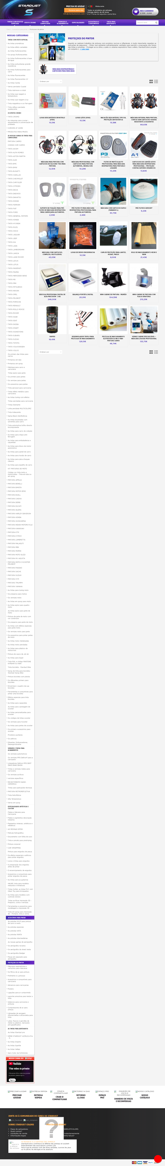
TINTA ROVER (13, 313)
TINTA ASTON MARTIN (16, 156)
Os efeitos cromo (14, 113)
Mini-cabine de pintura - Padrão (113, 294)
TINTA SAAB (13, 317)
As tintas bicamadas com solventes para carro (17, 421)
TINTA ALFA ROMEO (16, 152)
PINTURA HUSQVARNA (17, 521)
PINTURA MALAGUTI (16, 543)
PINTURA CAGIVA (15, 499)
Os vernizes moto (14, 598)
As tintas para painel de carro (19, 452)
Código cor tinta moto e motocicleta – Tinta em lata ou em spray (19, 474)
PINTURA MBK (13, 547)
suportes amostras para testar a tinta (20, 997)
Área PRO (52, 1131)
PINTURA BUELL (14, 495)
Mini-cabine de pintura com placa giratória (144, 295)
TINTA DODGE (13, 201)
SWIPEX (52, 336)
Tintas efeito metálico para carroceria (18, 393)
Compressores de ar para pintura (17, 1009)
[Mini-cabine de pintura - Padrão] (113, 277)
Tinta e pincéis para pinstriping (20, 840)
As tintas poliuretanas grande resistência (19, 65)
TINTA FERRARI (14, 205)
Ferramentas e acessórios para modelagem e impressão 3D (20, 907)
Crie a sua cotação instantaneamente (63, 1133)
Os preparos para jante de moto (20, 622)
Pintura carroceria (45, 22)
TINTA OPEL (12, 294)
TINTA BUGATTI (14, 171)
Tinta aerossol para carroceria (19, 388)
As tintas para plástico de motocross (18, 649)
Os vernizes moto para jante (19, 632)
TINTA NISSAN (13, 291)
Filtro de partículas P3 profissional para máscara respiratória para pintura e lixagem (113, 165)
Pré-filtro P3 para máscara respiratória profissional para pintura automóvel (83, 210)
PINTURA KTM (13, 532)
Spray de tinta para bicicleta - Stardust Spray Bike (19, 672)
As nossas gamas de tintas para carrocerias (20, 137)
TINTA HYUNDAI (14, 223)
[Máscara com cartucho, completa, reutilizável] (52, 235)
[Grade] (151, 81)
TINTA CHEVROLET (15, 179)
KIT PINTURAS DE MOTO (17, 469)
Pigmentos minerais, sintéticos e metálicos (20, 824)
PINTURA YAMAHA (15, 586)
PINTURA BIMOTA (15, 487)
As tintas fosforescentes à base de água (20, 59)
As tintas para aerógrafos (18, 1029)
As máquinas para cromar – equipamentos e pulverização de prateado (20, 122)
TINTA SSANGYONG (15, 332)
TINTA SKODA (13, 324)
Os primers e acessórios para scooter (19, 730)
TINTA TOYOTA (13, 343)
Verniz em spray (14, 803)
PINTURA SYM (13, 579)
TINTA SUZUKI (13, 339)
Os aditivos (12, 739)
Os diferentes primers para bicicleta (18, 681)
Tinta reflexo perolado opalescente (16, 108)
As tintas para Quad (15, 658)
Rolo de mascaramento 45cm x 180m (144, 253)
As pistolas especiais (16, 927)
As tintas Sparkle (14, 1046)
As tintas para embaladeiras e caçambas (19, 441)
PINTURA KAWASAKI (16, 528)
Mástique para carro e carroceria (16, 368)
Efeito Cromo (30, 23)
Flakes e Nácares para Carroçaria (16, 813)
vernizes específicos (15, 778)
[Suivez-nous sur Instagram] (31, 1120)
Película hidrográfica (15, 833)
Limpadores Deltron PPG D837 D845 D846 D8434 (19, 764)
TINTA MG (11, 279)
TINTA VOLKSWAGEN (16, 347)
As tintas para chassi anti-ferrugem (18, 436)
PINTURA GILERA (14, 510)
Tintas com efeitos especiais (15, 22)
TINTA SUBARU (14, 335)
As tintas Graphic (14, 1042)
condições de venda (18, 1133)
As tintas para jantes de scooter (20, 726)
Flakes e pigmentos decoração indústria (20, 819)
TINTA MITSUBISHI (15, 287)
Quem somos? (16, 1131)
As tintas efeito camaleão (17, 47)
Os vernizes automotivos (17, 754)
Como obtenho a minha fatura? (61, 1136)
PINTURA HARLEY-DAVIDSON (19, 514)
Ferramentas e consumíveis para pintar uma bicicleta (20, 693)
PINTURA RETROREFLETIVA (19, 791)
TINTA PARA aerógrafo (111, 22)
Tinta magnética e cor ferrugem (20, 103)
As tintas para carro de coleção (20, 431)
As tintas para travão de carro (19, 455)
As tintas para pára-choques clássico (19, 460)
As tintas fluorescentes (16, 75)
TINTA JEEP (12, 238)
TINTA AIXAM (13, 149)
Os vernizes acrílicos (16, 775)
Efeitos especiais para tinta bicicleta (18, 698)
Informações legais (18, 1136)
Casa (8, 29)
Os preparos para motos (17, 594)
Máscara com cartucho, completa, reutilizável (52, 253)
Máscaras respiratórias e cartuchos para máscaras (17, 967)
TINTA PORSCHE (14, 302)
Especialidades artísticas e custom (18, 807)
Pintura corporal (14, 844)
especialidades (78, 23)
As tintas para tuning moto (18, 590)
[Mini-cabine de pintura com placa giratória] (143, 277)
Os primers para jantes (16, 377)
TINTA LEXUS (13, 261)
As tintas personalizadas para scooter (19, 713)
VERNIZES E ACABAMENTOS (62, 22)
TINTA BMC (12, 164)
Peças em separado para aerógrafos (17, 958)
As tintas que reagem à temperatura (17, 95)
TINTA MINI (12, 283)
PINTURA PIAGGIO (15, 568)
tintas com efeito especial (18, 40)
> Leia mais (84, 49)
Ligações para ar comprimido (19, 993)
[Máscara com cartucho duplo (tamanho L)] (113, 191)
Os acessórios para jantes (18, 384)
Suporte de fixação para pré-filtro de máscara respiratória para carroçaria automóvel (52, 210)
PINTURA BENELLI (15, 484)
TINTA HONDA (13, 220)
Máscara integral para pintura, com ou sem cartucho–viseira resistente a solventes (143, 120)
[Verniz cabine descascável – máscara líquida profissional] (143, 319)
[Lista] (156, 81)
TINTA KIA (12, 242)
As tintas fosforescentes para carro (19, 71)
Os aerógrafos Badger (16, 953)
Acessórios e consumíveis (93, 22)
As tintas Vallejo (14, 1049)
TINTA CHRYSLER (15, 182)
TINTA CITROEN (14, 186)
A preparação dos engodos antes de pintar (18, 866)
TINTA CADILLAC (14, 175)
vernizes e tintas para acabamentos (16, 749)
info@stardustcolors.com (74, 14)
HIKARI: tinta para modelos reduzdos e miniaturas (18, 884)
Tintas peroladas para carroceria (20, 401)
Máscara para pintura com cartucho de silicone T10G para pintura (52, 164)
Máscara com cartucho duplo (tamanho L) (113, 209)
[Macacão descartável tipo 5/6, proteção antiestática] (113, 100)
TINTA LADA (12, 246)
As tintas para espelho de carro (20, 465)
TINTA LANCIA (13, 253)
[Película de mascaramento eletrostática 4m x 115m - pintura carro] (113, 319)
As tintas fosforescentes (17, 51)
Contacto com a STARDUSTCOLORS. (63, 1129)
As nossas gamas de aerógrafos (20, 942)
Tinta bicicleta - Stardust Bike (19, 667)
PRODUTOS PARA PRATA (18, 132)
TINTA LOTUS (13, 265)
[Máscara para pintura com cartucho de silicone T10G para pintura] (52, 145)
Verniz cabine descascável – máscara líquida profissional (144, 337)
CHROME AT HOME (15, 128)
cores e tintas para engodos (19, 861)
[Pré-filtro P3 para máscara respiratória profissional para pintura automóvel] (82, 191)
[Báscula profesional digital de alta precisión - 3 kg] (52, 277)
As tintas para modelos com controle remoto (19, 896)
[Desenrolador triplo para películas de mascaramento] (82, 319)
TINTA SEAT (12, 321)
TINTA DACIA (13, 190)
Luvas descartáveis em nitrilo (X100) (52, 119)
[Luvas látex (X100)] (82, 100)
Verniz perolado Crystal (17, 87)
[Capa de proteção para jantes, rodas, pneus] (113, 235)
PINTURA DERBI (14, 502)
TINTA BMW (12, 167)
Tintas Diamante (14, 405)
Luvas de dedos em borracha (83, 252)
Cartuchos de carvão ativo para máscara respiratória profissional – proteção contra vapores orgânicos (144, 165)
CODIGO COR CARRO (16, 145)
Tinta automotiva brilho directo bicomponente (20, 426)
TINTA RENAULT (14, 306)
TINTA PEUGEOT (14, 298)
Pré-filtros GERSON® (143, 208)
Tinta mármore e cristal (17, 90)
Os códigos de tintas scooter (19, 718)
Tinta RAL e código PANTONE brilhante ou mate (19, 662)
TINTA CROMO (13, 117)
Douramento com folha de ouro (20, 837)
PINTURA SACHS (14, 572)
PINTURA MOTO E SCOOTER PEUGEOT (19, 563)
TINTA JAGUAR (14, 235)
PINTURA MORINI (14, 551)
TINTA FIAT (12, 209)
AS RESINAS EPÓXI (15, 829)
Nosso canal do (16, 1058)
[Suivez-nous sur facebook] (16, 1120)
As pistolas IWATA (15, 935)
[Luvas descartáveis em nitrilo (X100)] (52, 100)
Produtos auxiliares (15, 735)
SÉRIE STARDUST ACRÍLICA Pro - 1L (20, 1037)
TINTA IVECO (13, 231)
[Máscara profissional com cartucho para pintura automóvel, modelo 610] (82, 145)
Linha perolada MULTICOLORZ (19, 408)
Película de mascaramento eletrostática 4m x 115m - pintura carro (113, 338)
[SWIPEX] (52, 319)
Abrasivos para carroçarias (18, 985)
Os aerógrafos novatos (17, 946)
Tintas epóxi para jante (17, 373)
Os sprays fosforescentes (17, 55)
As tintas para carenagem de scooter (19, 708)
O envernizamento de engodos (20, 870)
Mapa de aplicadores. (19, 1129)
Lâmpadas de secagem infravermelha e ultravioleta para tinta (20, 1015)
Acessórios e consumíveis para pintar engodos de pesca (19, 875)
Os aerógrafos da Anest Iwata (19, 949)
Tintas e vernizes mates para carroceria (19, 770)
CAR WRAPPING (14, 848)
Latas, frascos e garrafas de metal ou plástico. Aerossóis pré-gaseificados (19, 1023)
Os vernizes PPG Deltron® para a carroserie (20, 759)
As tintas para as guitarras (18, 880)
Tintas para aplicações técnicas (20, 788)
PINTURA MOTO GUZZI (16, 555)
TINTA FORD (13, 212)
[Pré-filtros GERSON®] (143, 191)
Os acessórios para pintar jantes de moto (20, 636)
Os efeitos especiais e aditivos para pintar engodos (19, 856)
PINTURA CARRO (14, 141)
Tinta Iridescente (14, 412)
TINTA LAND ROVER (16, 257)
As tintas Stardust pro (16, 1032)
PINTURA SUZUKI (14, 575)
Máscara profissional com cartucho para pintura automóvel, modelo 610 (83, 164)
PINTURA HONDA (14, 517)
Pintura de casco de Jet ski (18, 654)
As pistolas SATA (14, 931)
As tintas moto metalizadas (18, 641)
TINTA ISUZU (13, 227)
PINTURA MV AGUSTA (16, 558)
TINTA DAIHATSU (14, 197)
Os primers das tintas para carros (18, 355)
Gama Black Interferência (17, 416)
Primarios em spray (15, 364)
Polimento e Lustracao (16, 976)
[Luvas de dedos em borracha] (82, 235)
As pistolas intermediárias (18, 938)
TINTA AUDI (12, 160)
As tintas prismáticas (16, 43)
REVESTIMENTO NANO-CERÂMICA (17, 783)
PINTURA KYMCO (15, 536)
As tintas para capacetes (17, 703)
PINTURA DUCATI (14, 506)
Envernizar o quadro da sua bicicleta (18, 687)
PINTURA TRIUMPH (15, 583)
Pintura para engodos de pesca (20, 852)
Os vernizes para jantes (17, 380)
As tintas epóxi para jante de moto (19, 612)
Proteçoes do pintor (16, 963)
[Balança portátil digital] (82, 277)
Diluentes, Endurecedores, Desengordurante (18, 743)
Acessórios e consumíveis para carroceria (19, 980)
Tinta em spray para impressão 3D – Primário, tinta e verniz (20, 913)
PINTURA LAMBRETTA (16, 540)
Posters (11, 989)
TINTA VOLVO (13, 350)
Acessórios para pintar (19, 29)
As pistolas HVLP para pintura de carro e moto (19, 922)
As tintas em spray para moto (19, 601)
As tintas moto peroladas (17, 645)
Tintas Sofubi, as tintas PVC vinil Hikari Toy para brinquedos (20, 890)
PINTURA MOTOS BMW (17, 491)
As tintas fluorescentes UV (18, 79)
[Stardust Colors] (25, 9)
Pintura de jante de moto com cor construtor (19, 617)
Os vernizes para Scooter (17, 722)
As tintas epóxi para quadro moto (18, 606)
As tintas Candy (14, 83)
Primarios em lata (14, 360)
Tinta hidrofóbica (14, 795)
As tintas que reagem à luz (18, 100)
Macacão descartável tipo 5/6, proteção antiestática (113, 119)
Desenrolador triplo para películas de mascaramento (83, 337)
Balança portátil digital (83, 294)
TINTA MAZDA (13, 272)
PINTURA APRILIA (15, 480)
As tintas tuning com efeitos (18, 397)
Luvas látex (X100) (82, 118)
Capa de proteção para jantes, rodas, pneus (113, 253)
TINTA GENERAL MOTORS (18, 216)
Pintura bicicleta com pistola (19, 677)
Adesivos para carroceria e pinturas (18, 1003)
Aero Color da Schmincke (18, 1053)
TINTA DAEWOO (14, 194)
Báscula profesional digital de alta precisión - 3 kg (52, 295)
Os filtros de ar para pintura (18, 972)
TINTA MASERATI (14, 268)
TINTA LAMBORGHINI (16, 250)
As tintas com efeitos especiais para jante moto (20, 627)
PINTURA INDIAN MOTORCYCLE (20, 525)
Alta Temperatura (14, 799)
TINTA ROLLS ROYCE (16, 309)
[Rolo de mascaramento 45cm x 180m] (143, 235)
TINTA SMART (13, 328)
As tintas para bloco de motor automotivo (19, 447)
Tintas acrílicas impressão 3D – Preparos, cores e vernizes (19, 901)
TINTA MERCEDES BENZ (17, 276)
